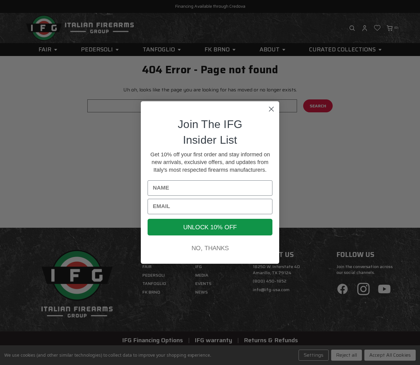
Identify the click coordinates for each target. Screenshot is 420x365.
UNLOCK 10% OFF (210, 227)
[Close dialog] (271, 109)
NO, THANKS (210, 248)
